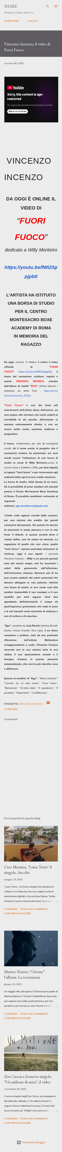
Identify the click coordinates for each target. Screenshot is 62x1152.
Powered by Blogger (33, 1142)
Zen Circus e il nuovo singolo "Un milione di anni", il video (27, 1079)
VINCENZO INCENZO (31, 703)
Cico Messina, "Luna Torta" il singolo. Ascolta (28, 869)
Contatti (32, 20)
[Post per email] (48, 703)
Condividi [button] (10, 709)
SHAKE (10, 6)
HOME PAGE (11, 20)
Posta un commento (34, 909)
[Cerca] (47, 6)
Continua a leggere (17, 913)
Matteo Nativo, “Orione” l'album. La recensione (24, 974)
